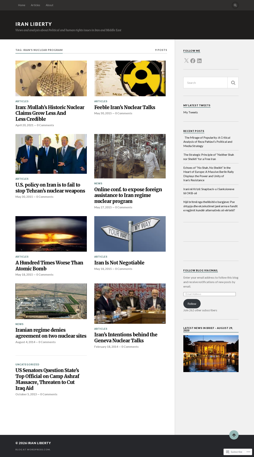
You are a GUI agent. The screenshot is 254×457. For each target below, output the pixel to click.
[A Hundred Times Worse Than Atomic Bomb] (51, 234)
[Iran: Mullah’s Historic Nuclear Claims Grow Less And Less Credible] (51, 78)
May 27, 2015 (103, 207)
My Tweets (190, 112)
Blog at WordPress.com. (33, 449)
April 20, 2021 (24, 125)
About (49, 5)
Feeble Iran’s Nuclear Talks (124, 107)
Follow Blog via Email (200, 270)
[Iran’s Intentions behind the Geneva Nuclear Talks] (130, 303)
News (98, 183)
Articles (35, 5)
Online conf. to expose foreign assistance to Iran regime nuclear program (128, 195)
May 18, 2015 (24, 274)
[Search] (235, 5)
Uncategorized (27, 364)
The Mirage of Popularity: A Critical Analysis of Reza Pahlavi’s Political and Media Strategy (207, 142)
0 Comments (45, 125)
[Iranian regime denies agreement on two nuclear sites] (51, 301)
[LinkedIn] (199, 59)
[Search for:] (211, 82)
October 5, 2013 (26, 394)
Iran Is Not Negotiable (119, 263)
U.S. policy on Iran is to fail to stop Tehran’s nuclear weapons (50, 188)
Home (21, 5)
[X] (186, 59)
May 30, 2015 (103, 113)
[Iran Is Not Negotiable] (130, 234)
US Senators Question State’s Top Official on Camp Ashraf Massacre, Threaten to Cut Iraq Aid (47, 379)
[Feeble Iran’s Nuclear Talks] (130, 78)
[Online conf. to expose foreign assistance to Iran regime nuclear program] (130, 156)
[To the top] (234, 435)
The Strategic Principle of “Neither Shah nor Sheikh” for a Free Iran (208, 156)
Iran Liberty (33, 24)
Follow (192, 303)
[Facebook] (193, 59)
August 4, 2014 (25, 342)
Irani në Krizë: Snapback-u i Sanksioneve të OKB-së (208, 191)
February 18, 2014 (106, 346)
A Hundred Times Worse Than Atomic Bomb (49, 266)
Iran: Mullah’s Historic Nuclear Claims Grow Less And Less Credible (49, 113)
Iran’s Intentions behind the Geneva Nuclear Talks (125, 338)
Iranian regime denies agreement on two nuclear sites (50, 333)
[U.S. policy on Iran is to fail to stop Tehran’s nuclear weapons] (51, 154)
